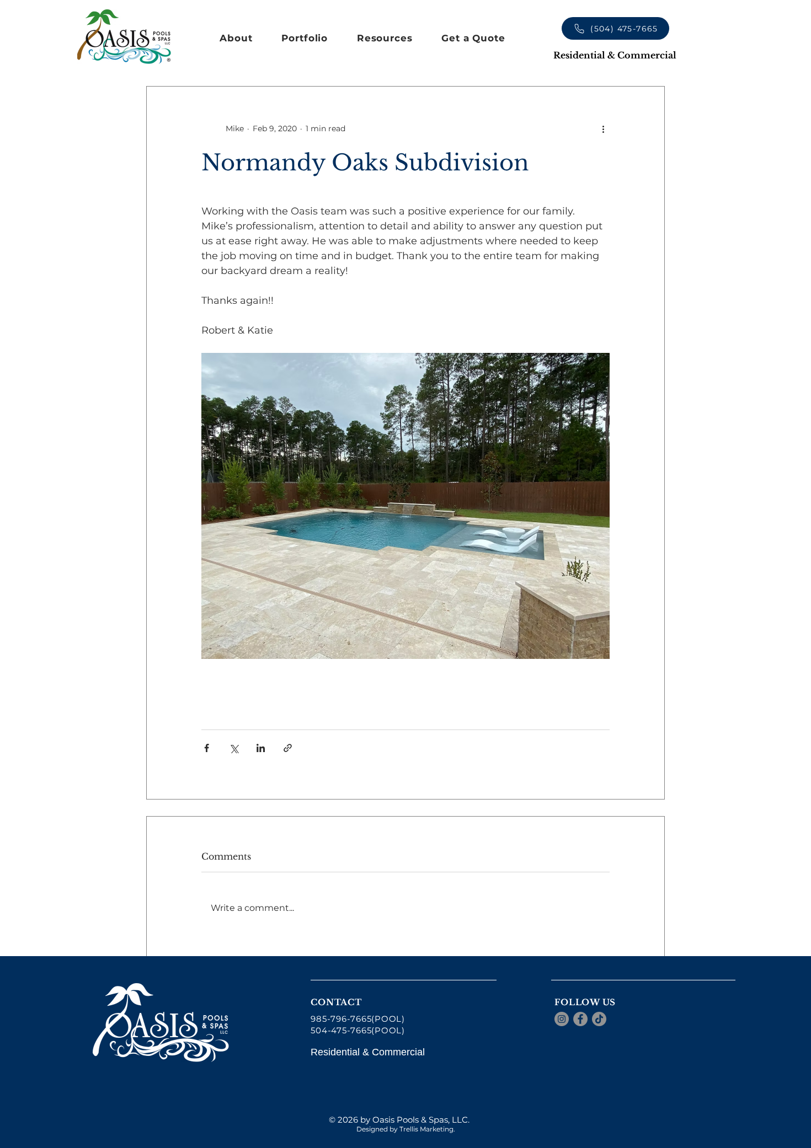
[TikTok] (599, 1019)
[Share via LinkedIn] (260, 748)
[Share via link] (287, 748)
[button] (236, 38)
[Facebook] (580, 1019)
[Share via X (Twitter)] (233, 748)
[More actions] (603, 128)
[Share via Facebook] (206, 748)
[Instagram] (561, 1019)
